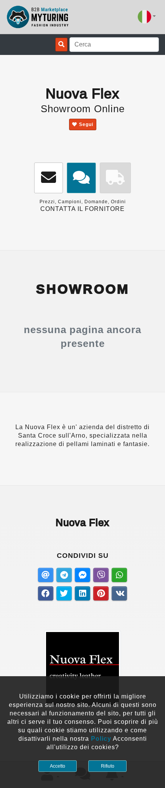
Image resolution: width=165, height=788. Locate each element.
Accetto (57, 766)
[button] (81, 178)
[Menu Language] (147, 17)
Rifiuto (107, 766)
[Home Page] (37, 17)
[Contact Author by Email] (48, 178)
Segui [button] (86, 124)
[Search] (61, 44)
